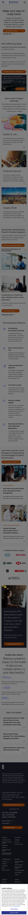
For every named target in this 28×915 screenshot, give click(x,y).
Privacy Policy (17, 906)
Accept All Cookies (14, 912)
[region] (14, 899)
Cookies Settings (14, 908)
